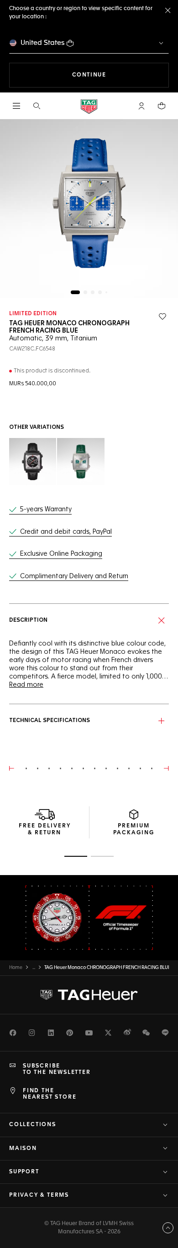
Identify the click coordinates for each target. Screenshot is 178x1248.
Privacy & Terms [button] (39, 1195)
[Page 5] (106, 292)
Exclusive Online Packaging (61, 554)
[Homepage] (89, 106)
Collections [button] (32, 1125)
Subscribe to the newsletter (57, 1069)
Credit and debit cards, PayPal (66, 532)
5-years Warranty (46, 509)
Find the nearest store (49, 1094)
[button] (141, 106)
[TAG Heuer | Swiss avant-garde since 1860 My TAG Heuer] (89, 994)
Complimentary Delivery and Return (74, 576)
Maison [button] (23, 1148)
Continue (120, 75)
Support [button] (24, 1172)
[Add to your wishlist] (162, 317)
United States (43, 42)
